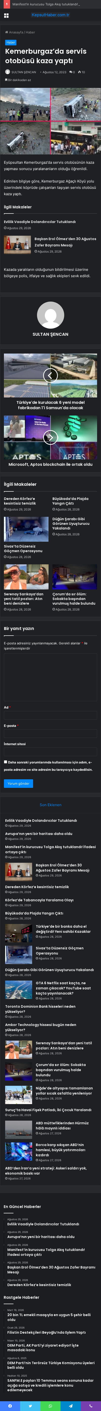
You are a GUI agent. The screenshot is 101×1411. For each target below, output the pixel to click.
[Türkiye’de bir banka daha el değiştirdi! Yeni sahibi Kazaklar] (18, 933)
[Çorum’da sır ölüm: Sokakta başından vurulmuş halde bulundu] (74, 576)
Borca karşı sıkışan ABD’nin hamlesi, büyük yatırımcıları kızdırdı (60, 1149)
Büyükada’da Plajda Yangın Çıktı (70, 501)
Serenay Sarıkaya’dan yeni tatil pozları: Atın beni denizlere (23, 599)
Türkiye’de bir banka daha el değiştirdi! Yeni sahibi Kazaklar (63, 929)
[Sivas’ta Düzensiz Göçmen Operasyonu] (26, 529)
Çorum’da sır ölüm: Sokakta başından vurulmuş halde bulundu (73, 599)
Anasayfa (15, 32)
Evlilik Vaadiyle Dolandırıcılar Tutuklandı (40, 221)
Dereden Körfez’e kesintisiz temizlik (20, 501)
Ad (7, 707)
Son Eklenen (51, 804)
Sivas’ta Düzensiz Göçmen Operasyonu (23, 548)
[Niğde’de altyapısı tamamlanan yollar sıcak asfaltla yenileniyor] (18, 1095)
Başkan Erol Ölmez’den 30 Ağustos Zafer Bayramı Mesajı (62, 868)
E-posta (11, 726)
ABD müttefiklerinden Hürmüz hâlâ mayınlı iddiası (62, 1126)
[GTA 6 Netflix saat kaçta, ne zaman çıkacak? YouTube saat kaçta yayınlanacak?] (18, 990)
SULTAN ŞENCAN (24, 72)
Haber (30, 32)
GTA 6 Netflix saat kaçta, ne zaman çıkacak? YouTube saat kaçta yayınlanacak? (63, 988)
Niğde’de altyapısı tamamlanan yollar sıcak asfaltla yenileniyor (64, 1091)
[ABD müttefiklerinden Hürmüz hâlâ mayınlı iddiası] (18, 1130)
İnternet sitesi (15, 744)
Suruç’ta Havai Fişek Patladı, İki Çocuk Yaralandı (48, 1109)
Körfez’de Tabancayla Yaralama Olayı (39, 900)
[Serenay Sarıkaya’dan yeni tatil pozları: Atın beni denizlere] (26, 576)
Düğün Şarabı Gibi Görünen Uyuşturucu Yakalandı (70, 524)
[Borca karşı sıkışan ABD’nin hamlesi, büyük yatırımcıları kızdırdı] (18, 1151)
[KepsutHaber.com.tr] (50, 15)
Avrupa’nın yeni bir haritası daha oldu (38, 833)
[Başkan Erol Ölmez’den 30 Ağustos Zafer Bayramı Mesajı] (17, 245)
